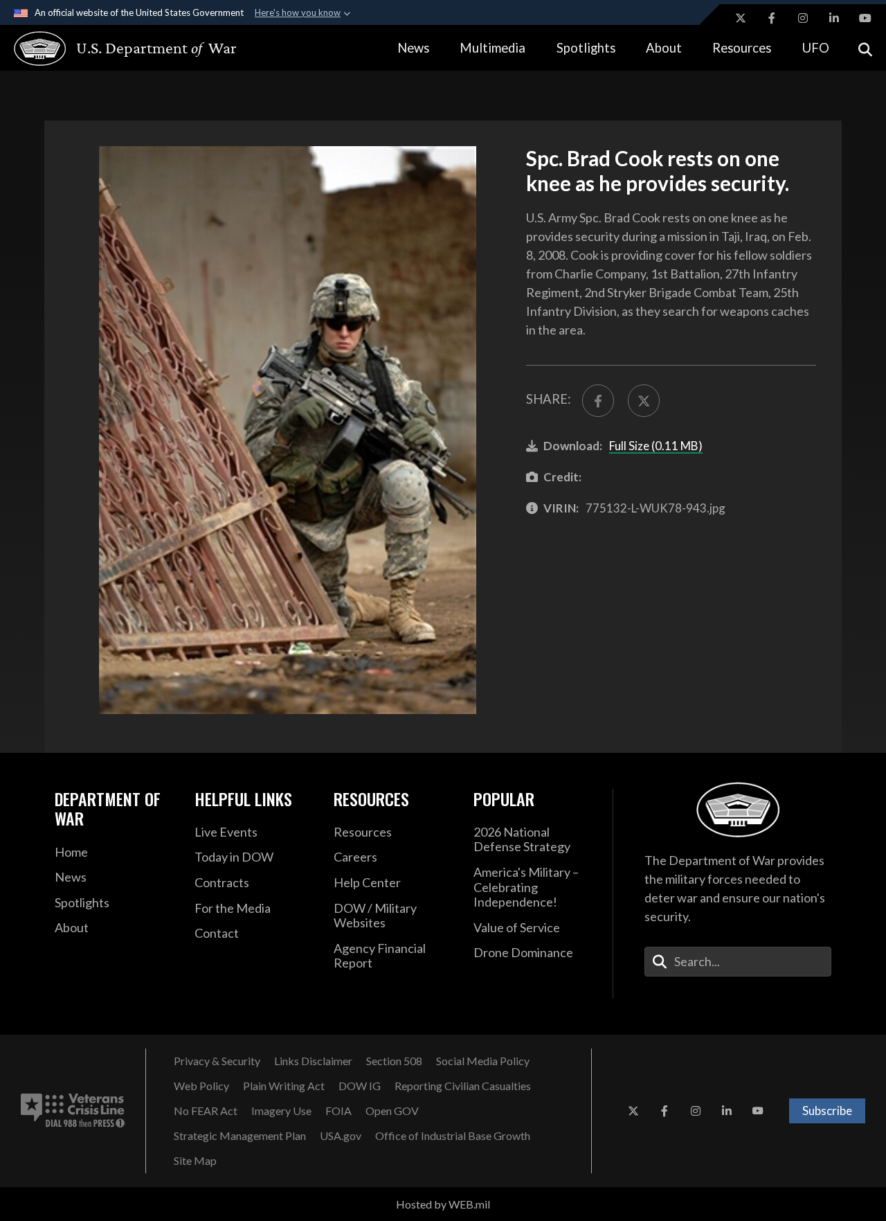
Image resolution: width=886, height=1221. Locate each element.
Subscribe (827, 1110)
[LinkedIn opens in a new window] (834, 18)
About (664, 47)
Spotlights (586, 47)
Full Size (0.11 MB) (656, 445)
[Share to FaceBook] (598, 400)
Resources (741, 47)
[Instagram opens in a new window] (803, 18)
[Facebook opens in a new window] (771, 18)
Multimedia (492, 47)
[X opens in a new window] (740, 18)
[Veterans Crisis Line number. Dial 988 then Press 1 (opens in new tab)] (73, 1111)
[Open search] (865, 48)
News (413, 47)
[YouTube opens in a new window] (865, 18)
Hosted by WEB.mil (443, 1204)
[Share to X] (644, 400)
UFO (815, 47)
